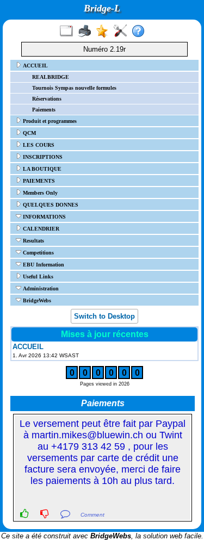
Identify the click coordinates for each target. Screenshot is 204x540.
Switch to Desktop (104, 316)
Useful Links (37, 277)
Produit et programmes (49, 121)
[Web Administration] (123, 31)
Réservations (46, 99)
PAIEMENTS (38, 181)
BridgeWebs (36, 300)
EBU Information (42, 265)
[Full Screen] (69, 31)
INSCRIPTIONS (42, 157)
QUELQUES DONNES (49, 205)
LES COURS (37, 145)
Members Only (39, 193)
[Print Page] (87, 31)
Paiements (43, 110)
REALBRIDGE (50, 77)
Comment (92, 515)
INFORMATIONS (43, 217)
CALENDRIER (40, 229)
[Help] (141, 31)
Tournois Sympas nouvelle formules (74, 88)
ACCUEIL (34, 66)
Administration (40, 288)
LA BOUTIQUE (41, 169)
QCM (28, 133)
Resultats (32, 241)
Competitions (37, 253)
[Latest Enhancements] (105, 31)
